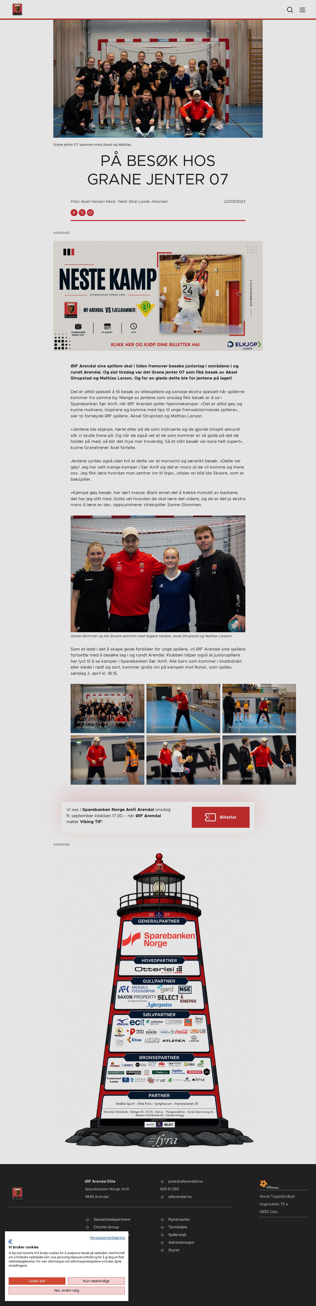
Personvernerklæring (107, 1237)
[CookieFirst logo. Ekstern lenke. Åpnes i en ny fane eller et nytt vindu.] (10, 1241)
